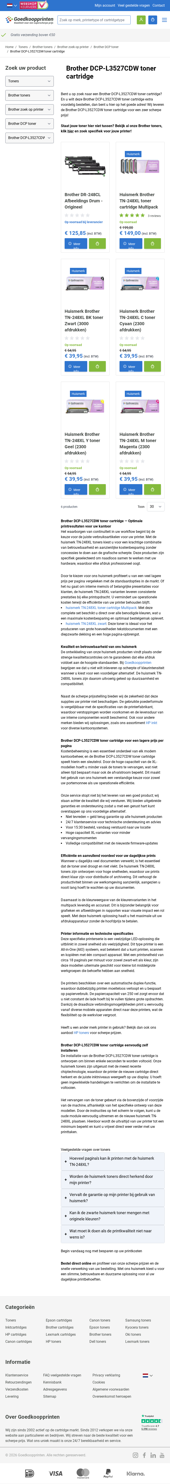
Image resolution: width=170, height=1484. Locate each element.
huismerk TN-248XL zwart (86, 624)
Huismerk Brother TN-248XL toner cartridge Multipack (139, 201)
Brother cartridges (59, 1327)
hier (71, 131)
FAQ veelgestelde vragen (62, 1375)
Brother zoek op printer (73, 47)
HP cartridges (15, 1334)
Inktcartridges (16, 1327)
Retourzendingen (18, 1382)
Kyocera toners (137, 1327)
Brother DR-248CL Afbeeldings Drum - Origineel (84, 201)
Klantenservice (16, 1375)
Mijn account (105, 5)
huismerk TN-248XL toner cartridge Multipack (101, 608)
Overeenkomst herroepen (112, 1396)
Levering (12, 1396)
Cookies (99, 1382)
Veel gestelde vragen (134, 5)
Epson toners (99, 1327)
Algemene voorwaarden (111, 1389)
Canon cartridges (18, 1341)
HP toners (81, 1033)
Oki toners (133, 1334)
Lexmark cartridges (61, 1334)
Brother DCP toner (106, 47)
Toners (23, 47)
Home (9, 47)
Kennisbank (52, 1382)
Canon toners (99, 1320)
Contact (159, 5)
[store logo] (29, 20)
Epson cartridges (59, 1320)
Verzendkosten (16, 1389)
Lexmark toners (137, 1341)
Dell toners (97, 1341)
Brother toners (42, 47)
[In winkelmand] (97, 243)
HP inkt (151, 723)
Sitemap (49, 1396)
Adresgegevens (55, 1389)
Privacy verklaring (106, 1375)
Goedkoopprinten (138, 663)
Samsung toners (138, 1320)
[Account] (141, 20)
